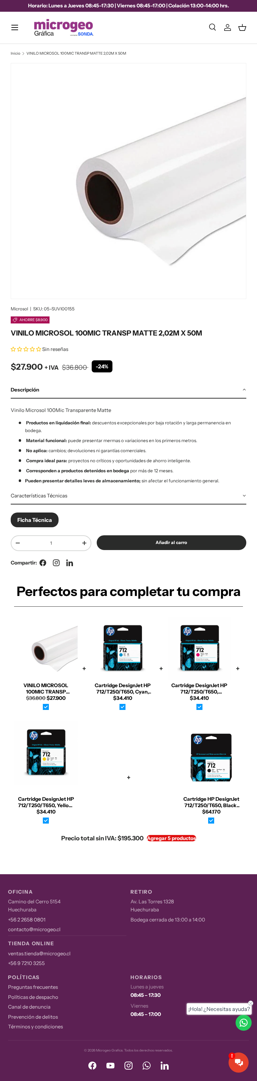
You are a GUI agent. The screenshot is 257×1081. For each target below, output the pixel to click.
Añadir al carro (171, 542)
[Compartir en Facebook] (43, 562)
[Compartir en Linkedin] (69, 562)
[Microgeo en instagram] (56, 562)
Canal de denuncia (29, 1007)
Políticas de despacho (33, 997)
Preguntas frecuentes (33, 987)
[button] (242, 27)
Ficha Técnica (34, 520)
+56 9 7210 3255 (26, 963)
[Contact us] (244, 1023)
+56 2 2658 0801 (27, 919)
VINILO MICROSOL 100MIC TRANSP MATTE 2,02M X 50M (76, 53)
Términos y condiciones (35, 1026)
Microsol (19, 308)
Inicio (15, 53)
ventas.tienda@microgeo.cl (39, 953)
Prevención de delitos (33, 1017)
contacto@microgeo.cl (34, 929)
